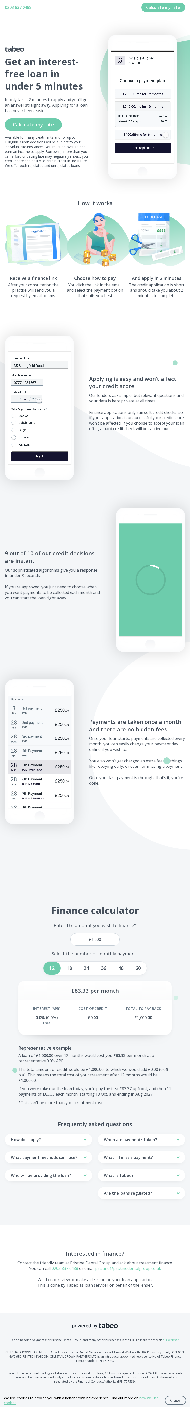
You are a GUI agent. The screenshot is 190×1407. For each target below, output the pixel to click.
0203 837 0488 (18, 7)
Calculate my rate (163, 7)
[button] (150, 579)
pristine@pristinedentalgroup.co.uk (128, 1268)
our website (171, 1340)
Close (175, 1400)
